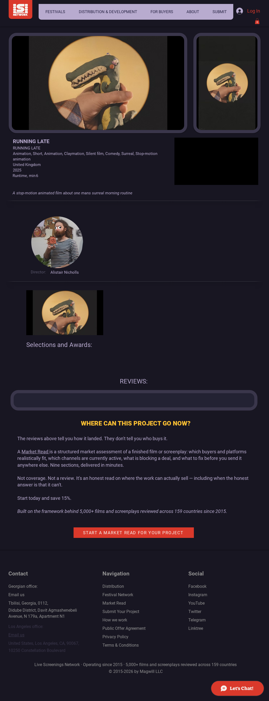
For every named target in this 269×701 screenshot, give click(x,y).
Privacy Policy (115, 636)
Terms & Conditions (120, 645)
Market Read (35, 451)
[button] (55, 12)
